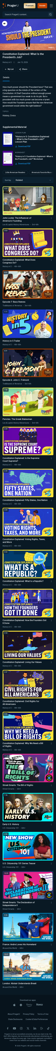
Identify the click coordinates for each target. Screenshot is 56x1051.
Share (24, 69)
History (6, 115)
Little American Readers (15, 172)
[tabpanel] (28, 126)
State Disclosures (15, 1019)
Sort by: (8, 180)
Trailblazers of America (12, 306)
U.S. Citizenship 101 (11, 828)
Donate (42, 6)
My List (11, 69)
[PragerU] (10, 5)
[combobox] (33, 180)
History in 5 (7, 62)
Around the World (10, 948)
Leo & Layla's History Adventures (16, 225)
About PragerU (14, 1014)
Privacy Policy (28, 1014)
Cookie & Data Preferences (37, 1019)
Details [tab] (6, 77)
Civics (13, 115)
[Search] (50, 14)
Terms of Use (42, 1014)
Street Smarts (8, 789)
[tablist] (28, 78)
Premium (30, 6)
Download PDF (24, 146)
